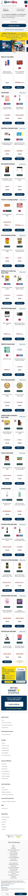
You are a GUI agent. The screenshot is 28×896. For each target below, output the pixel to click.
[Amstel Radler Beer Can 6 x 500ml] (7, 424)
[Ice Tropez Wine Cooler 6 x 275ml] (7, 99)
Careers (3, 743)
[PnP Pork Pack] (19, 206)
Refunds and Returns (6, 792)
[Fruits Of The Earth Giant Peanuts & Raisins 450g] (19, 242)
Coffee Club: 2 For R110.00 (7, 582)
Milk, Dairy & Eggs (13, 869)
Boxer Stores (4, 768)
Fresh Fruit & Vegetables (13, 857)
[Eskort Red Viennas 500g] (7, 459)
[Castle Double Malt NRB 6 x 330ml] (19, 279)
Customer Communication (7, 794)
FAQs (3, 720)
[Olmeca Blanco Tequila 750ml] (19, 99)
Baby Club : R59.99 (7, 618)
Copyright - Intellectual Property (8, 801)
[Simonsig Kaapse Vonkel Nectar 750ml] (19, 531)
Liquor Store (13, 866)
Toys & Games (13, 878)
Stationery (13, 876)
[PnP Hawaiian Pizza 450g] (7, 386)
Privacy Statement (5, 885)
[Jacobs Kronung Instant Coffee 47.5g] (7, 566)
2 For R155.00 (7, 295)
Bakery (13, 847)
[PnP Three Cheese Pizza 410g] (19, 386)
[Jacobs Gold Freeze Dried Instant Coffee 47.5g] (19, 566)
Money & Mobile (5, 750)
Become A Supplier (6, 776)
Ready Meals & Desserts (13, 875)
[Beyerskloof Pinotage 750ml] (7, 531)
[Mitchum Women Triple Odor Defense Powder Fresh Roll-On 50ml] (19, 495)
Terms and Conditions (6, 722)
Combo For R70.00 (7, 222)
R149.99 (19, 186)
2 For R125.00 (7, 402)
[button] (2, 2)
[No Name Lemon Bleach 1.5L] (7, 495)
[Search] (26, 6)
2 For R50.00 (7, 150)
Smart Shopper (5, 753)
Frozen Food (13, 859)
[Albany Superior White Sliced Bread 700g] (7, 63)
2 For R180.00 (7, 439)
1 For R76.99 (19, 366)
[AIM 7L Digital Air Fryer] (7, 315)
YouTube (4, 829)
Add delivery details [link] (14, 25)
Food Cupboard (13, 856)
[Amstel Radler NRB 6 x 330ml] (7, 279)
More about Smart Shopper (14, 708)
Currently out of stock (20, 661)
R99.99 (7, 257)
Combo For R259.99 (20, 115)
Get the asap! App (5, 817)
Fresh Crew (4, 819)
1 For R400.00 (7, 115)
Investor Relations (5, 771)
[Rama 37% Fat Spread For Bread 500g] (19, 459)
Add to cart (7, 87)
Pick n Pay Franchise (6, 755)
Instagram (4, 826)
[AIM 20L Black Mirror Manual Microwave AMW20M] (19, 315)
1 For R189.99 (19, 546)
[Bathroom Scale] (7, 351)
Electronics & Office (13, 853)
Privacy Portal (5, 789)
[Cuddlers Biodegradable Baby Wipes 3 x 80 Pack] (19, 602)
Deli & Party (13, 851)
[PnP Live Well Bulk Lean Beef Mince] (19, 63)
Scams (3, 787)
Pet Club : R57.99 (19, 653)
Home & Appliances (13, 863)
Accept (20, 894)
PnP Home (4, 764)
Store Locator (5, 808)
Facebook (4, 822)
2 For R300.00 (19, 150)
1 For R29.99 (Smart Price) (7, 511)
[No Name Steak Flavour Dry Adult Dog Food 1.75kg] (7, 638)
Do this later (14, 21)
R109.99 (7, 186)
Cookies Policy (4, 887)
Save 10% (20, 511)
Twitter (3, 824)
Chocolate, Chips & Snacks (13, 850)
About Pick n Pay (5, 745)
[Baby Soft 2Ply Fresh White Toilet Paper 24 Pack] (19, 135)
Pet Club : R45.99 (7, 653)
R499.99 (19, 439)
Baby (13, 845)
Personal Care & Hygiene (13, 872)
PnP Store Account (6, 773)
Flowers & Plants (13, 854)
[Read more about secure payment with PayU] (14, 837)
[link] (8, 10)
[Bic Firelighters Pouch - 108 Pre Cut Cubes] (7, 170)
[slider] (14, 47)
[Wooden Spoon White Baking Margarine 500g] (7, 135)
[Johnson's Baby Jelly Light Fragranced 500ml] (7, 602)
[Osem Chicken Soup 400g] (7, 242)
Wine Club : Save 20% (7, 546)
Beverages (13, 848)
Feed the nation (5, 778)
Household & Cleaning (13, 864)
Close (7, 894)
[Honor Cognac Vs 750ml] (19, 424)
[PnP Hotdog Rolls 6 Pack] (7, 206)
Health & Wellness (13, 860)
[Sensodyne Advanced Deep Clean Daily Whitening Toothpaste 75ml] (19, 351)
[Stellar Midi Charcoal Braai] (19, 170)
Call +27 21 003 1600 (6, 734)
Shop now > (14, 39)
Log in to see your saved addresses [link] (14, 29)
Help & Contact (5, 727)
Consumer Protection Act (7, 725)
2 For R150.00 (19, 295)
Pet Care (13, 873)
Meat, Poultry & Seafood (13, 867)
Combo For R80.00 (7, 475)
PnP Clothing (4, 766)
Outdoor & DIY (13, 870)
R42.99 (19, 257)
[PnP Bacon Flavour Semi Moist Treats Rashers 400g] (19, 638)
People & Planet (5, 748)
